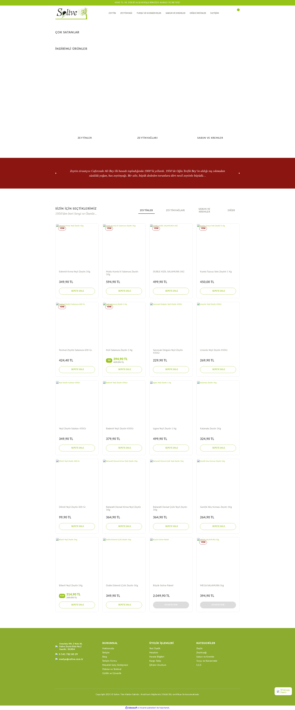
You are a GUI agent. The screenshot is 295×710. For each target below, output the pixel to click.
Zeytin (199, 649)
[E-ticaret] (147, 707)
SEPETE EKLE (77, 291)
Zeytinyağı (201, 653)
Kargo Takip (155, 661)
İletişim (106, 653)
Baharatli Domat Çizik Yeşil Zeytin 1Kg (170, 508)
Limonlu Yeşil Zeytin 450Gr (214, 350)
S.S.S (198, 665)
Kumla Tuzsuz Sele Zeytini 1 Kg (216, 272)
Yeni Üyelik (154, 649)
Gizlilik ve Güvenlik (111, 673)
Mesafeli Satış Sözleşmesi (115, 665)
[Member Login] (231, 13)
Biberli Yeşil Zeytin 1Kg (71, 585)
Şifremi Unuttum (157, 665)
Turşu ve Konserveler (206, 661)
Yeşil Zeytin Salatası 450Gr (72, 428)
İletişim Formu (109, 661)
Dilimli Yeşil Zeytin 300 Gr (72, 507)
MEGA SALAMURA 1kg (212, 585)
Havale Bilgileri (156, 657)
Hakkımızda (108, 649)
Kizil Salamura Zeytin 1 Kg (119, 350)
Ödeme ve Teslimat (112, 669)
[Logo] (71, 13)
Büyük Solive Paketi (163, 585)
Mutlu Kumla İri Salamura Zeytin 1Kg (122, 273)
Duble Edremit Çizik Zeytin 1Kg (122, 585)
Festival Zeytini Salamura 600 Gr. (75, 350)
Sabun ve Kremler (205, 657)
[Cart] (238, 13)
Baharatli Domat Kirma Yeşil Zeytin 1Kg (123, 508)
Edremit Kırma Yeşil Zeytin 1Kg (74, 272)
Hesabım (153, 653)
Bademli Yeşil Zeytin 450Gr (120, 428)
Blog (104, 657)
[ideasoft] (131, 707)
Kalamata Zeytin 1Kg (210, 428)
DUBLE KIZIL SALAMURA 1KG (168, 272)
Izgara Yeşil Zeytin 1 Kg (164, 428)
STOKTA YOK (171, 605)
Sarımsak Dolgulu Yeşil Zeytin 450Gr (168, 351)
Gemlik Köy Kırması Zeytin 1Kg (216, 507)
